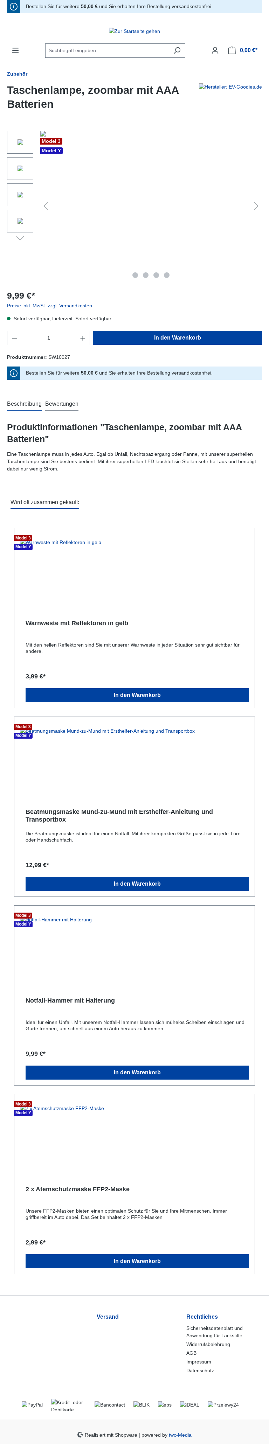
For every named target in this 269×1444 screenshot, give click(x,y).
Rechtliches (202, 1317)
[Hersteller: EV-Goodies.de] (230, 100)
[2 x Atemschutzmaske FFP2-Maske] (134, 1136)
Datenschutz (200, 1370)
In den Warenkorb (177, 338)
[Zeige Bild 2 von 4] (146, 275)
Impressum (198, 1362)
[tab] (24, 404)
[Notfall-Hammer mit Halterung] (134, 947)
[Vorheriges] (45, 206)
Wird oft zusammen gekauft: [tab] (45, 502)
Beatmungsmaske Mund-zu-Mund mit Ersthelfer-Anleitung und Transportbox (119, 815)
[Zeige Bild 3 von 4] (156, 275)
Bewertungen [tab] (61, 404)
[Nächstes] (256, 206)
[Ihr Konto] (215, 50)
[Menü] (15, 50)
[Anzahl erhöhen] (83, 338)
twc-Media (180, 1434)
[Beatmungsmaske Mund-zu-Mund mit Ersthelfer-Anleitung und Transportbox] (134, 758)
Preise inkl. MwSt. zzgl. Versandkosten (49, 305)
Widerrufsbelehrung (208, 1344)
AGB (191, 1353)
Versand (108, 1317)
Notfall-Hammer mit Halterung (70, 1000)
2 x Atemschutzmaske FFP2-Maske (78, 1189)
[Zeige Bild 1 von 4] (135, 275)
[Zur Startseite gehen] (134, 31)
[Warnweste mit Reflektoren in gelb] (134, 570)
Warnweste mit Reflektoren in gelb (77, 623)
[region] (134, 206)
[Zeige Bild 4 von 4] (167, 275)
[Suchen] (177, 50)
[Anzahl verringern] (14, 338)
